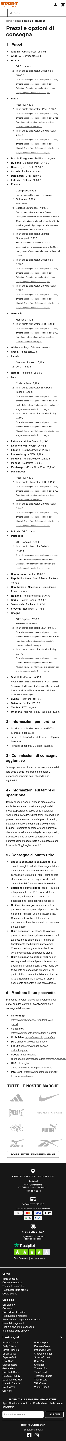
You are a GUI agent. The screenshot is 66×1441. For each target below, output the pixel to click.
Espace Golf (9, 1357)
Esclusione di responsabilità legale (21, 1319)
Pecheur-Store (42, 1346)
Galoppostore (9, 1364)
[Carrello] (62, 4)
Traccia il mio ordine (13, 1286)
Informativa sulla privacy (15, 1330)
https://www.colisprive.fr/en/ (40, 1037)
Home (9, 20)
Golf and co (8, 1368)
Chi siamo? (8, 1304)
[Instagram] (36, 1436)
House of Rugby (11, 1376)
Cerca (17, 13)
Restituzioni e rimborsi (14, 1315)
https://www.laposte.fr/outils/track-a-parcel (33, 1033)
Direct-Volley (9, 1353)
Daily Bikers (9, 1346)
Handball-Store (10, 1372)
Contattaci (33, 1181)
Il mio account (9, 1278)
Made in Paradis (11, 1383)
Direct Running (10, 1350)
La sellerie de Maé (12, 1379)
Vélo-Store (40, 1383)
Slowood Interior (43, 1353)
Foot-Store (8, 1361)
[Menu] (3, 13)
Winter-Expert (41, 1387)
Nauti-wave (8, 1387)
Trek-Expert (40, 1372)
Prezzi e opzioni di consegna (18, 1327)
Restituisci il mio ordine (15, 1290)
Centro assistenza (12, 1282)
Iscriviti (54, 1414)
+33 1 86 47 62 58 (33, 1190)
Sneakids (39, 1364)
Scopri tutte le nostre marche (33, 1154)
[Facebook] (29, 1436)
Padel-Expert (41, 1342)
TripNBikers (40, 1379)
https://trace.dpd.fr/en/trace (32, 1041)
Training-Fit (40, 1368)
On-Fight (7, 1390)
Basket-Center (10, 1342)
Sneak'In (39, 1361)
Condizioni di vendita (13, 1312)
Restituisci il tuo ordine (33, 1238)
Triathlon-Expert (43, 1376)
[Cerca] (11, 13)
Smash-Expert (42, 1357)
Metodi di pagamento (13, 1323)
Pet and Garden (42, 1350)
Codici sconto (9, 1293)
